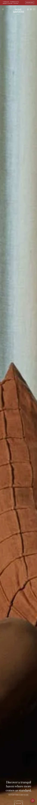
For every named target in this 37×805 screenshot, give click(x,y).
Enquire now (29, 2)
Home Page (18, 11)
